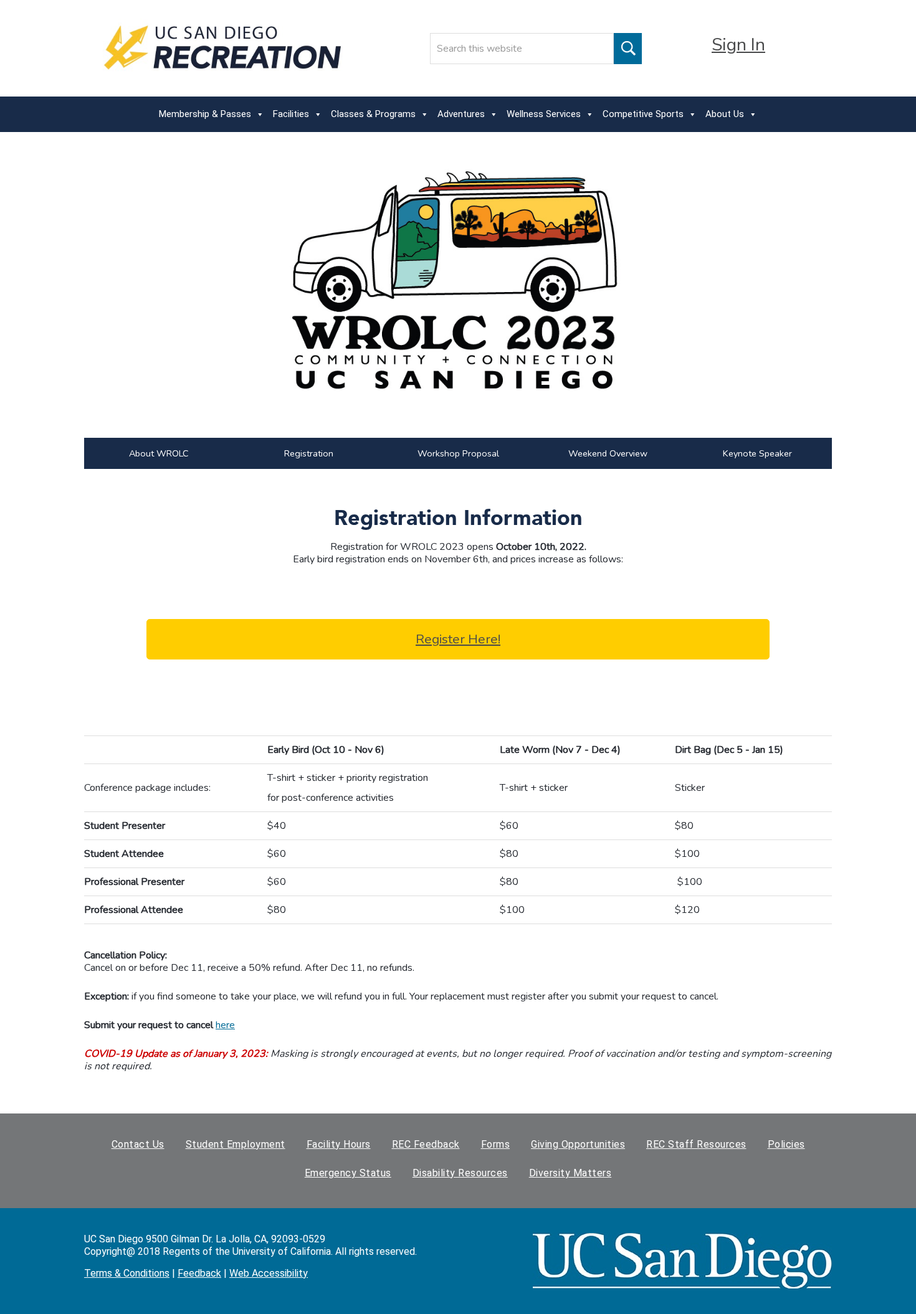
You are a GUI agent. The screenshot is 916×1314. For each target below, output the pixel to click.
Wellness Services (544, 114)
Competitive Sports (643, 114)
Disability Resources (460, 1173)
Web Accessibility (268, 1273)
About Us (724, 114)
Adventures (461, 114)
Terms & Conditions (126, 1273)
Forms (495, 1144)
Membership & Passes (205, 114)
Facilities (291, 114)
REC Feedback (426, 1144)
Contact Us (138, 1144)
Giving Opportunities (578, 1144)
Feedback (199, 1273)
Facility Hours (339, 1144)
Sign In (738, 45)
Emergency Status (348, 1173)
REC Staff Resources (696, 1144)
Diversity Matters (570, 1173)
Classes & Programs (373, 114)
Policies (786, 1144)
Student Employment (235, 1144)
